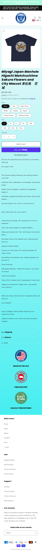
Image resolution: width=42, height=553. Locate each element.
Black (25, 111)
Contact (7, 438)
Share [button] (6, 343)
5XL (21, 128)
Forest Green (8, 115)
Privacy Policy (9, 474)
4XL (13, 128)
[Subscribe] (35, 532)
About (6, 433)
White (6, 111)
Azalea (15, 111)
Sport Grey (24, 106)
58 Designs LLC (18, 549)
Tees (5, 442)
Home (6, 424)
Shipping (4, 95)
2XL (31, 123)
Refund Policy (9, 465)
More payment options (21, 154)
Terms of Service (10, 469)
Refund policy (9, 501)
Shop (6, 429)
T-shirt (6, 447)
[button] (2, 18)
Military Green (24, 115)
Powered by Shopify (26, 549)
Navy (5, 106)
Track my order (9, 491)
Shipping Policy (9, 460)
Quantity (4, 132)
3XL (5, 128)
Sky (14, 106)
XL (23, 123)
